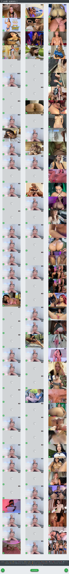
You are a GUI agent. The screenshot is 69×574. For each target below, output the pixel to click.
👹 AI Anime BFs (45, 563)
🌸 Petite (50, 561)
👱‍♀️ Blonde (33, 561)
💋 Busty (54, 561)
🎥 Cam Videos (51, 563)
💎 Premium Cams (18, 563)
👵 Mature (26, 561)
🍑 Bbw (47, 561)
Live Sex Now (34, 570)
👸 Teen (30, 561)
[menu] (3, 570)
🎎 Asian (2, 561)
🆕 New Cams (65, 561)
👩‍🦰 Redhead (43, 561)
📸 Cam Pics (56, 563)
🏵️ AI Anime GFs (34, 563)
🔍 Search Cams (61, 563)
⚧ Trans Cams (12, 563)
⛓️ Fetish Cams (24, 563)
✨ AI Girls (29, 563)
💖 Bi (61, 561)
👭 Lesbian (58, 561)
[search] (66, 570)
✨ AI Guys (40, 563)
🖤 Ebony (6, 561)
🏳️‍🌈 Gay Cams (7, 563)
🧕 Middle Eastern (21, 561)
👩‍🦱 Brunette (38, 561)
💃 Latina (10, 561)
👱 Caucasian (15, 561)
